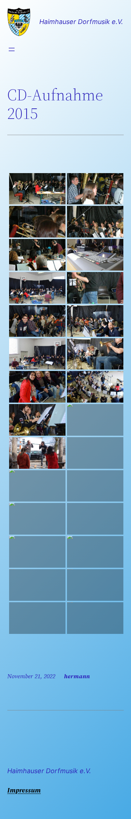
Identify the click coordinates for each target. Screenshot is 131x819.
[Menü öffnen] (11, 49)
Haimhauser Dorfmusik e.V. (81, 21)
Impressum (24, 790)
